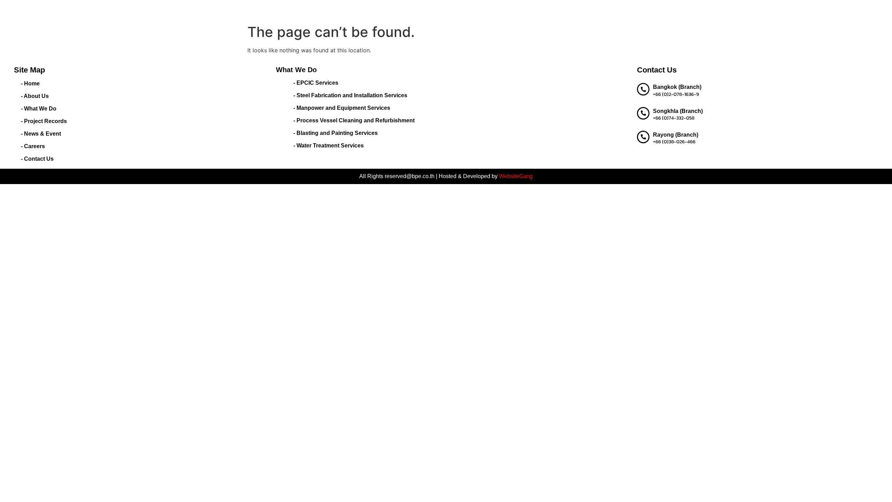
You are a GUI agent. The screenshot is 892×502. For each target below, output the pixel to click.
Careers (483, 10)
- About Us (35, 96)
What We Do (358, 10)
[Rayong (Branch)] (643, 137)
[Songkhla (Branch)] (643, 113)
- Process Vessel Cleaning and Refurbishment (354, 120)
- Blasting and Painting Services (335, 133)
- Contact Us (37, 159)
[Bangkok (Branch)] (643, 89)
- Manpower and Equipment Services (341, 108)
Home (299, 10)
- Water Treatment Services (328, 146)
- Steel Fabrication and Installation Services (350, 95)
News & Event (450, 10)
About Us (324, 10)
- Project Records (44, 121)
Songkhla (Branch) (678, 111)
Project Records (406, 10)
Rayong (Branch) (675, 135)
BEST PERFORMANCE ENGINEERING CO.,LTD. (203, 10)
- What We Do (38, 109)
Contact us (513, 10)
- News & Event (41, 134)
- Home (30, 83)
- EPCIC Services (315, 83)
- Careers (33, 146)
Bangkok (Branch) (677, 87)
